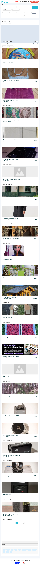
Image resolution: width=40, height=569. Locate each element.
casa (19, 549)
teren (12, 549)
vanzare (29, 549)
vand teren (34, 549)
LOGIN (20, 1)
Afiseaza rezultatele (35, 7)
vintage (8, 549)
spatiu (16, 549)
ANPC (26, 560)
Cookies (22, 560)
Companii (10, 41)
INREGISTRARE (25, 1)
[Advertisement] (20, 32)
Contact (11, 560)
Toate (3, 41)
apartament (24, 549)
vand (4, 549)
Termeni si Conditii (17, 560)
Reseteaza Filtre (9, 46)
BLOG (29, 560)
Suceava (3, 46)
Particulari (6, 41)
